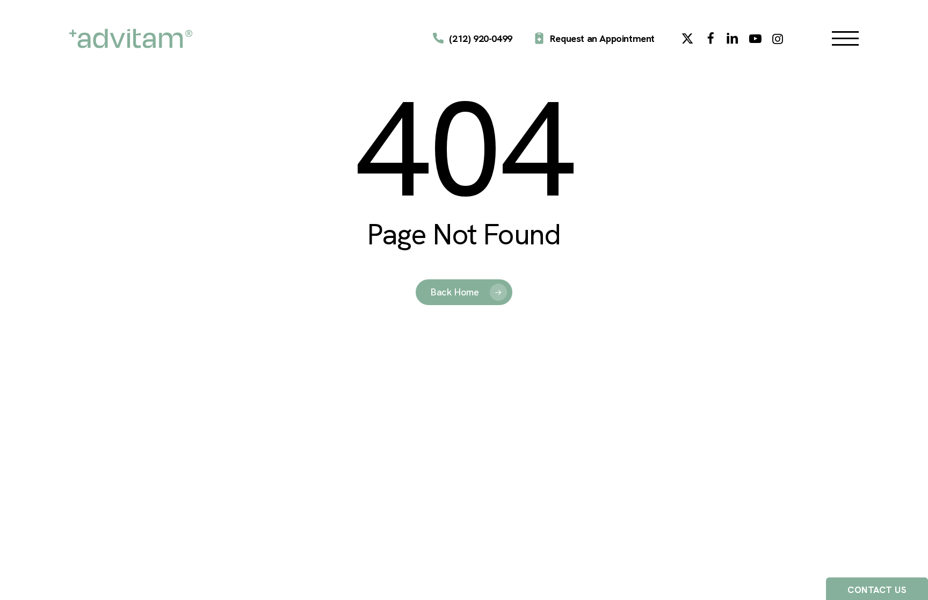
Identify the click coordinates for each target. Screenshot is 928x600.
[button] (845, 38)
